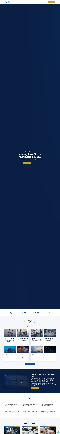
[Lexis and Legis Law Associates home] (8, 2)
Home (6, 4)
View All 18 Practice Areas (30, 363)
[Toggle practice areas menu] (20, 1)
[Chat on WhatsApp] (58, 432)
